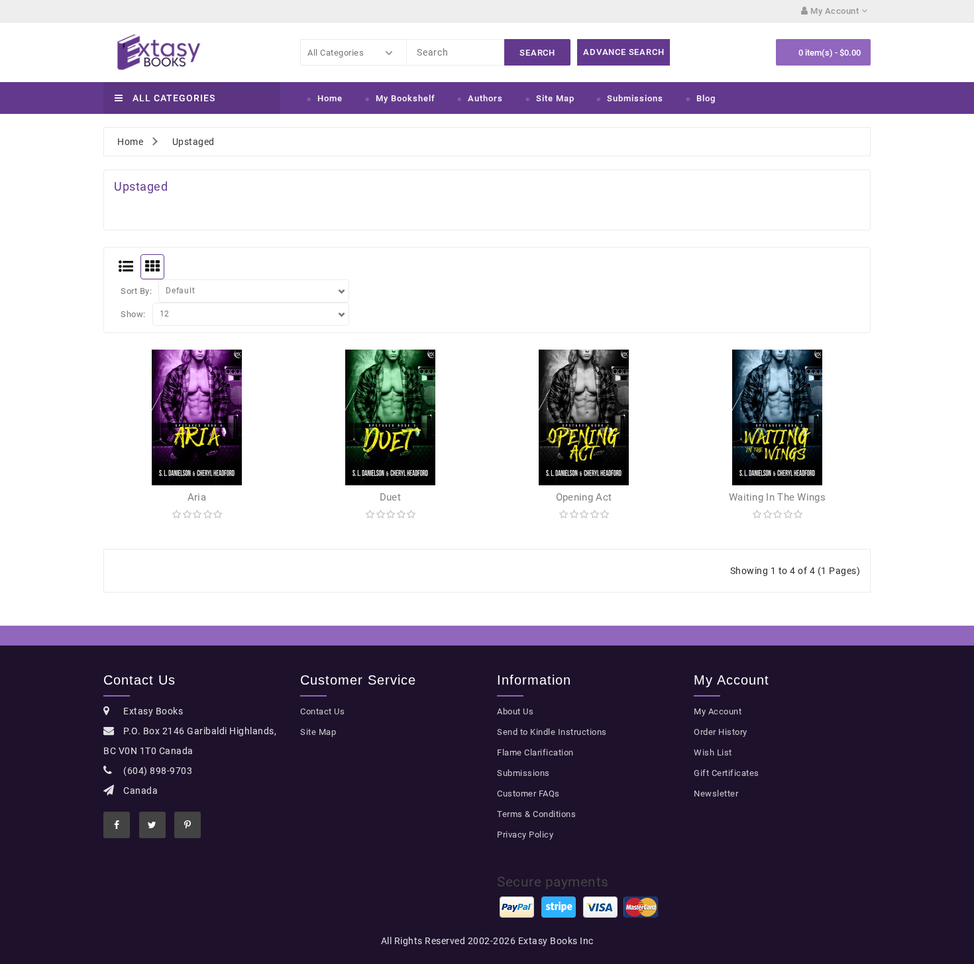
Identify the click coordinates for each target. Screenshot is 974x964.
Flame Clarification (535, 752)
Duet (390, 497)
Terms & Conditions (536, 814)
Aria (197, 497)
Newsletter (716, 793)
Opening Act (584, 497)
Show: (133, 314)
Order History (720, 732)
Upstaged (193, 141)
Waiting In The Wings (777, 497)
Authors (485, 98)
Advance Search (623, 52)
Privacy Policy (525, 835)
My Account (717, 711)
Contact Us (322, 711)
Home (330, 98)
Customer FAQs (528, 793)
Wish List (713, 752)
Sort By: (136, 291)
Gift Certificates (726, 773)
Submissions (635, 98)
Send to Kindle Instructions (552, 732)
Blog (706, 98)
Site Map (555, 98)
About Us (515, 711)
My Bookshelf (405, 98)
